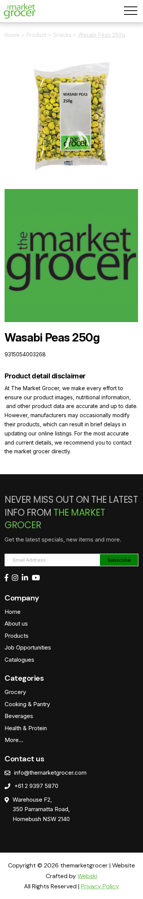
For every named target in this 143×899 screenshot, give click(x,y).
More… (14, 739)
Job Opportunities (28, 647)
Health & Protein (26, 728)
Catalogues (19, 659)
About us (16, 623)
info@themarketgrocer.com (50, 772)
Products (17, 635)
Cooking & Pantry (27, 704)
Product (36, 35)
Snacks (62, 35)
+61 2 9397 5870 (36, 785)
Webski (87, 876)
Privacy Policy (100, 886)
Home (12, 35)
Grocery (15, 692)
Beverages (19, 716)
